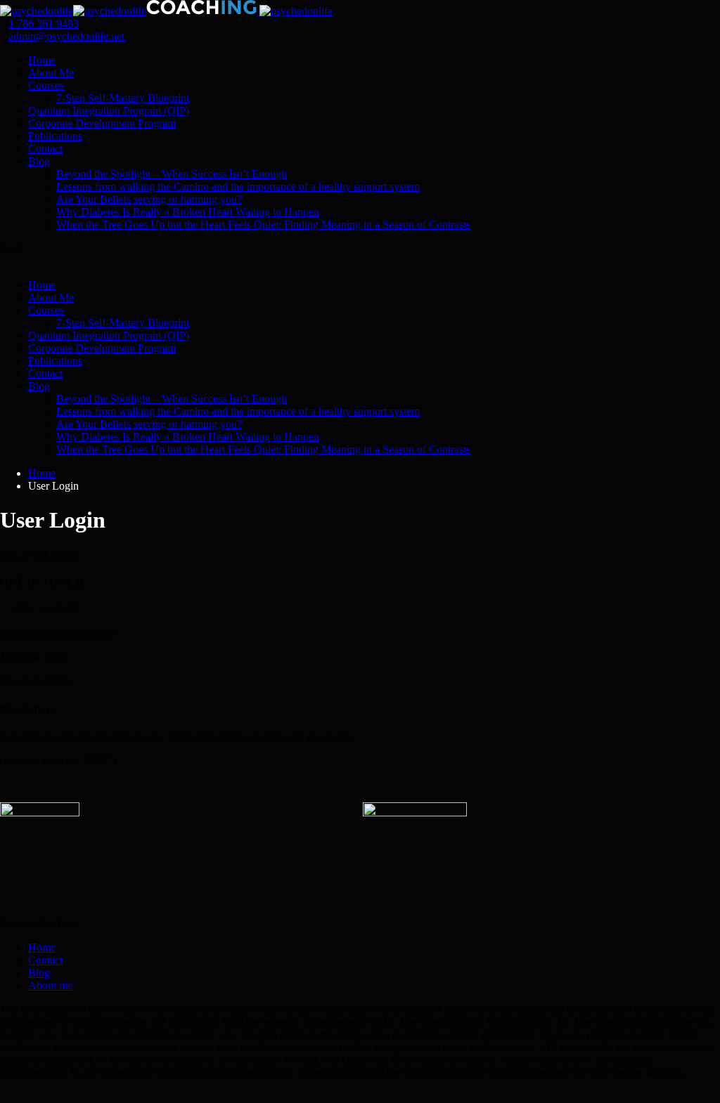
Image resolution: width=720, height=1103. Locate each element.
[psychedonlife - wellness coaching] (36, 11)
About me (50, 985)
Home (42, 60)
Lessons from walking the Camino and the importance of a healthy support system (238, 186)
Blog (39, 161)
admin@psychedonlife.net (66, 36)
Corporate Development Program (102, 123)
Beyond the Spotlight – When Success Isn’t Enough (171, 174)
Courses (46, 85)
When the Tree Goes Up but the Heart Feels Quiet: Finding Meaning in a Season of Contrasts (263, 224)
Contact (45, 149)
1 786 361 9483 (43, 24)
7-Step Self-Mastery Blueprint (122, 98)
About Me (51, 73)
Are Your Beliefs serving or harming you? (149, 199)
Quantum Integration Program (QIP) (108, 111)
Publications (55, 136)
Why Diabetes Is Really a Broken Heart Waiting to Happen (187, 212)
